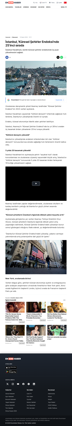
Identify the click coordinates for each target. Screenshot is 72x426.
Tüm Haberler (9, 408)
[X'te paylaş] (58, 57)
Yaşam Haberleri (10, 402)
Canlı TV (29, 393)
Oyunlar (29, 399)
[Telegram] (29, 384)
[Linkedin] (34, 384)
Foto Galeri (30, 396)
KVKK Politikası (52, 405)
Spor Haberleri (9, 396)
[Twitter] (7, 384)
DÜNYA (48, 7)
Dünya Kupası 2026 (11, 411)
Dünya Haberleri (10, 405)
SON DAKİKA (9, 7)
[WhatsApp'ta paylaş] (61, 57)
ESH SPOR (41, 7)
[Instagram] (13, 384)
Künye (50, 396)
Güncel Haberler (10, 393)
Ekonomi (15, 37)
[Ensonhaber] (13, 2)
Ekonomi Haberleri (10, 399)
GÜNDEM (26, 7)
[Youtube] (18, 384)
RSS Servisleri (31, 408)
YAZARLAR (18, 7)
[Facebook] (23, 384)
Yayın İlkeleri (51, 402)
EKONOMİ (33, 7)
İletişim (50, 399)
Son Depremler (31, 405)
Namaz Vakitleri (31, 402)
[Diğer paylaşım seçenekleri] (65, 57)
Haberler (7, 37)
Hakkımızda (51, 393)
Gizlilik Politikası (52, 408)
